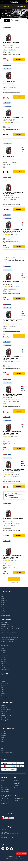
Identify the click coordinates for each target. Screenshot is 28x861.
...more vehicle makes (6, 697)
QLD (2, 746)
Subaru (3, 689)
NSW (2, 742)
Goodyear (3, 613)
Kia (2, 695)
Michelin (3, 602)
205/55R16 (4, 648)
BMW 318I (3, 717)
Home (2, 11)
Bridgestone (4, 600)
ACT (2, 748)
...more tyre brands (5, 615)
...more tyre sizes (5, 669)
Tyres (7, 11)
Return (15, 787)
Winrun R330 (4, 622)
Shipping (16, 785)
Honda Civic (4, 707)
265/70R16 (4, 659)
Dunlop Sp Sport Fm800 (7, 641)
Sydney (3, 731)
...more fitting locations (6, 752)
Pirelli (2, 596)
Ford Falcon (4, 705)
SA (2, 750)
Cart (27, 1)
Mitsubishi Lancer (5, 722)
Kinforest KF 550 (5, 624)
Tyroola (4, 784)
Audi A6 (3, 713)
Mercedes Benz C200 (6, 715)
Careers (3, 782)
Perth (2, 737)
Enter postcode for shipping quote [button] (12, 54)
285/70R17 (4, 665)
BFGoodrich (18, 11)
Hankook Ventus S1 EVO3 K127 (8, 635)
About (3, 780)
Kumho (3, 598)
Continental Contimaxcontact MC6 (9, 637)
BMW (2, 677)
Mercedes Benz (4, 683)
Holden (3, 693)
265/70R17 (4, 661)
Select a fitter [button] (8, 52)
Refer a (4, 791)
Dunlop (3, 611)
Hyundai (3, 687)
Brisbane (3, 735)
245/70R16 (4, 655)
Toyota (3, 681)
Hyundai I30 (4, 711)
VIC (2, 744)
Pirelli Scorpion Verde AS (7, 626)
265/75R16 (4, 663)
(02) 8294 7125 (4, 830)
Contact (16, 780)
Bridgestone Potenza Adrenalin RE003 (10, 628)
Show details (19, 59)
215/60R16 (4, 650)
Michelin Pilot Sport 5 (6, 631)
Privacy (4, 789)
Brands (12, 11)
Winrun (3, 594)
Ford (2, 679)
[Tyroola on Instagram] (11, 848)
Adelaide (3, 739)
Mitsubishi (3, 685)
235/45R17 (4, 653)
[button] (14, 47)
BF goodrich (4, 606)
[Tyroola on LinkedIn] (2, 848)
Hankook (3, 604)
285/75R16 (4, 667)
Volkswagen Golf (5, 720)
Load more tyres (14, 579)
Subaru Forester (5, 724)
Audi (2, 691)
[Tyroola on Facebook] (7, 848)
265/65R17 (4, 657)
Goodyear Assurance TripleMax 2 (9, 639)
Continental (4, 609)
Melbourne (4, 733)
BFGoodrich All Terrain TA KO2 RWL (9, 633)
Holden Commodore (6, 709)
